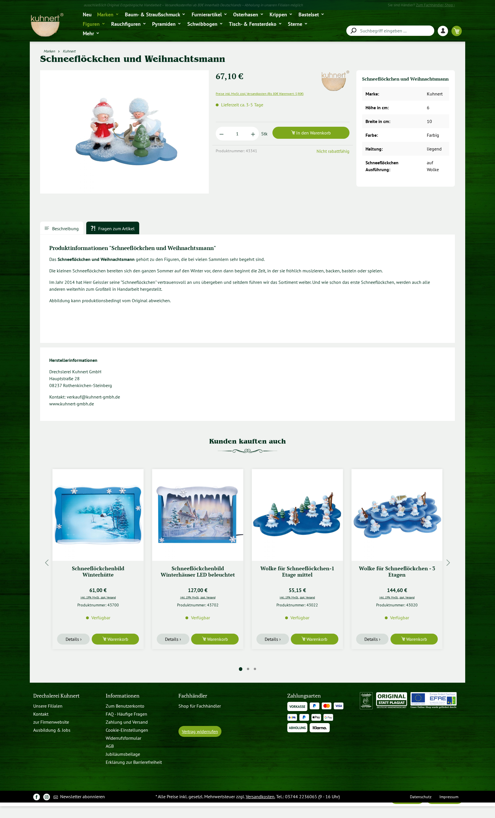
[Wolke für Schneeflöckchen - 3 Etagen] (397, 515)
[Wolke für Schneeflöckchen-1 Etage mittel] (297, 515)
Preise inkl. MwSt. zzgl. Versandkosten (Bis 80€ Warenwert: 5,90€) (260, 94)
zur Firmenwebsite (51, 722)
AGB (110, 746)
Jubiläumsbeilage (123, 754)
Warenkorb (117, 639)
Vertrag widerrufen (200, 731)
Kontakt (40, 714)
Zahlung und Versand (127, 722)
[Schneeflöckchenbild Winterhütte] (98, 515)
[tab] (61, 228)
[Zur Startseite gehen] (47, 25)
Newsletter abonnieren (82, 796)
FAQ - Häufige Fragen (126, 714)
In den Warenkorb (313, 133)
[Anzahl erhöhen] (253, 133)
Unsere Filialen (47, 706)
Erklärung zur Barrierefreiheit (134, 762)
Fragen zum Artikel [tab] (116, 228)
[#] (36, 797)
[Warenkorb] (456, 31)
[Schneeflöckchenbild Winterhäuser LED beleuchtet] (197, 515)
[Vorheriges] (46, 562)
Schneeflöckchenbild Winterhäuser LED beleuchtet (198, 571)
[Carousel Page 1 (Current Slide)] (240, 669)
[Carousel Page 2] (248, 669)
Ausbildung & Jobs (51, 730)
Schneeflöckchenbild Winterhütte (98, 571)
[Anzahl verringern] (221, 133)
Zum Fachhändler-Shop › (435, 5)
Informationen (123, 695)
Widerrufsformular (123, 738)
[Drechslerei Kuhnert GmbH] (335, 74)
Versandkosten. (260, 796)
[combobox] (390, 31)
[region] (125, 134)
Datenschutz (420, 796)
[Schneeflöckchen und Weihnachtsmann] (124, 132)
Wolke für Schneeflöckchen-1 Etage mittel (297, 571)
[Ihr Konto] (444, 31)
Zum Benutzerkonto (125, 706)
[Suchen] (353, 31)
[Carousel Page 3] (255, 669)
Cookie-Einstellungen (127, 730)
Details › (74, 639)
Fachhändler (192, 695)
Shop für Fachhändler (199, 706)
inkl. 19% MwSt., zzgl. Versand (98, 597)
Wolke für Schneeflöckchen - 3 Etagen (397, 571)
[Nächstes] (448, 562)
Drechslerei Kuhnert (56, 695)
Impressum (448, 796)
